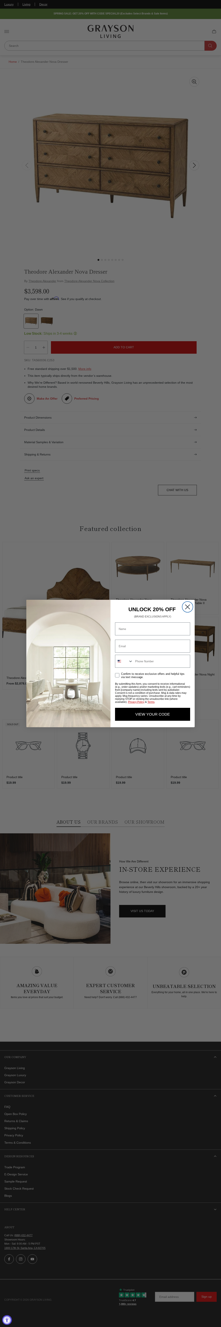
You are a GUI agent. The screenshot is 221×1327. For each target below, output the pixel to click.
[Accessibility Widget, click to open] (7, 1320)
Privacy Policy (136, 702)
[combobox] (124, 661)
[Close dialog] (187, 606)
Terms (151, 702)
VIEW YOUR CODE (152, 714)
